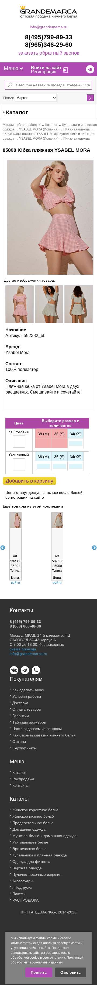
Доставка (20, 703)
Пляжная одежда (76, 129)
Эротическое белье (29, 848)
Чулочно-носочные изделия (36, 874)
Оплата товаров (26, 709)
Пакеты (18, 894)
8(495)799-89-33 (48, 37)
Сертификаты (24, 748)
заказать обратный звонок (48, 53)
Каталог (51, 125)
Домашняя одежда (29, 829)
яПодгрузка (22, 887)
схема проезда (23, 649)
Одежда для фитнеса (31, 861)
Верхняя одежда (27, 868)
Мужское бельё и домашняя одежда (44, 836)
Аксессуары (22, 881)
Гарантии (20, 716)
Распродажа (23, 779)
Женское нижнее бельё (33, 816)
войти (15, 582)
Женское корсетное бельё (35, 810)
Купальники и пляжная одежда (39, 855)
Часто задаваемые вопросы (37, 729)
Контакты (20, 785)
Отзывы (19, 741)
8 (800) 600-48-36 (25, 626)
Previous (2, 548)
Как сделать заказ (28, 690)
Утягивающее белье (30, 842)
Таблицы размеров (29, 722)
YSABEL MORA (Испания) (38, 129)
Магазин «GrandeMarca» (21, 125)
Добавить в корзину (29, 481)
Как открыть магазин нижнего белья (44, 735)
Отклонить (70, 972)
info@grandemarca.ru (48, 27)
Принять (39, 972)
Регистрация (43, 71)
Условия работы (26, 696)
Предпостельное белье (33, 823)
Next (94, 548)
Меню (11, 68)
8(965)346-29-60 (48, 44)
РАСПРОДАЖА (25, 900)
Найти (90, 97)
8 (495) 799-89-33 (25, 621)
